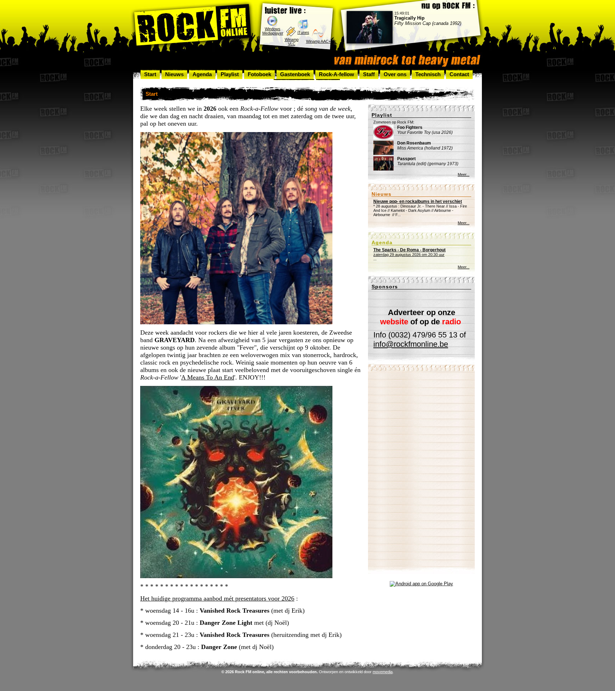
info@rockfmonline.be (410, 344)
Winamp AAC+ (318, 41)
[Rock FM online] (193, 26)
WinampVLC (292, 41)
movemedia (383, 672)
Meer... (463, 174)
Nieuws (174, 74)
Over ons (395, 74)
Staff (369, 74)
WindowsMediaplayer (272, 31)
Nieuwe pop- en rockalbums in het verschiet (417, 201)
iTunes (303, 32)
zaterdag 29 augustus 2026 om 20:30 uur (409, 252)
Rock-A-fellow (336, 74)
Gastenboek (295, 74)
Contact (459, 74)
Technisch (428, 74)
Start (150, 74)
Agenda (202, 74)
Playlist (230, 74)
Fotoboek (259, 74)
